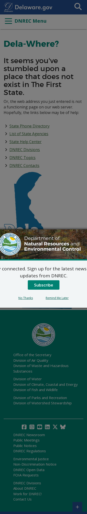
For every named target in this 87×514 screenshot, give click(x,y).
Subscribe (43, 285)
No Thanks (25, 298)
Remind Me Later (57, 298)
